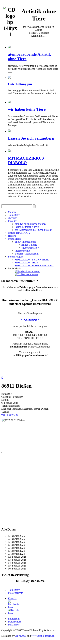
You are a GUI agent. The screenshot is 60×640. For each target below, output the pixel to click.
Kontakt (12, 598)
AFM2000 (20, 635)
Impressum (14, 618)
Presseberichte (22, 250)
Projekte (12, 220)
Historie (12, 235)
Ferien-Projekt (15, 256)
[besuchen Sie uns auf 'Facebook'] (27, 271)
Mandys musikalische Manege (30, 223)
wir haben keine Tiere (27, 109)
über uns (12, 218)
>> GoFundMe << (30, 319)
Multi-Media (14, 238)
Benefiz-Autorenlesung (27, 253)
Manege (12, 212)
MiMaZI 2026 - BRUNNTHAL (32, 259)
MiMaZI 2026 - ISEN (26, 262)
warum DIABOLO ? (19, 232)
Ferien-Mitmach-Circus (27, 226)
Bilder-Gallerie (29, 244)
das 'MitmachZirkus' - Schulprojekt (33, 229)
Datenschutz (14, 621)
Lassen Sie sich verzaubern (31, 138)
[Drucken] (2, 377)
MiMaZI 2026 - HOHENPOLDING (34, 265)
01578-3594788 (9, 414)
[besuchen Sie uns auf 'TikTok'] (26, 274)
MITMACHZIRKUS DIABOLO (26, 160)
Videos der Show (30, 247)
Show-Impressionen (25, 241)
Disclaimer (13, 624)
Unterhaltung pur (20, 84)
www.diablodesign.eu (43, 635)
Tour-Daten (14, 215)
